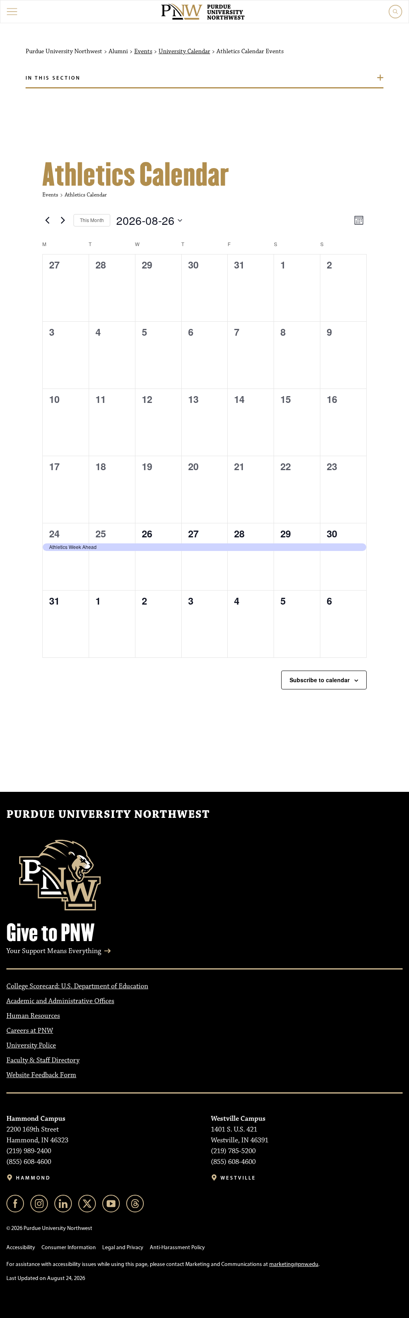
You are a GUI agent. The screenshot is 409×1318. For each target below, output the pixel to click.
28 (239, 533)
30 (332, 533)
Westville (238, 1178)
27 (193, 533)
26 (147, 533)
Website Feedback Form (41, 1075)
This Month (92, 219)
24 (54, 533)
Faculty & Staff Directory (42, 1060)
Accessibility (20, 1247)
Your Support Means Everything (53, 951)
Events (143, 51)
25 (100, 533)
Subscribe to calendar (319, 680)
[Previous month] (47, 220)
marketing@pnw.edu (293, 1264)
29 (285, 533)
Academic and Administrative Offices (60, 1001)
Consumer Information (69, 1247)
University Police (31, 1045)
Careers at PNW (29, 1030)
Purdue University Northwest (108, 814)
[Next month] (63, 220)
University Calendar (184, 51)
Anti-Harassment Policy (177, 1247)
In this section (53, 77)
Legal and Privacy (122, 1247)
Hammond (33, 1178)
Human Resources (33, 1016)
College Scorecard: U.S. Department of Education (77, 986)
